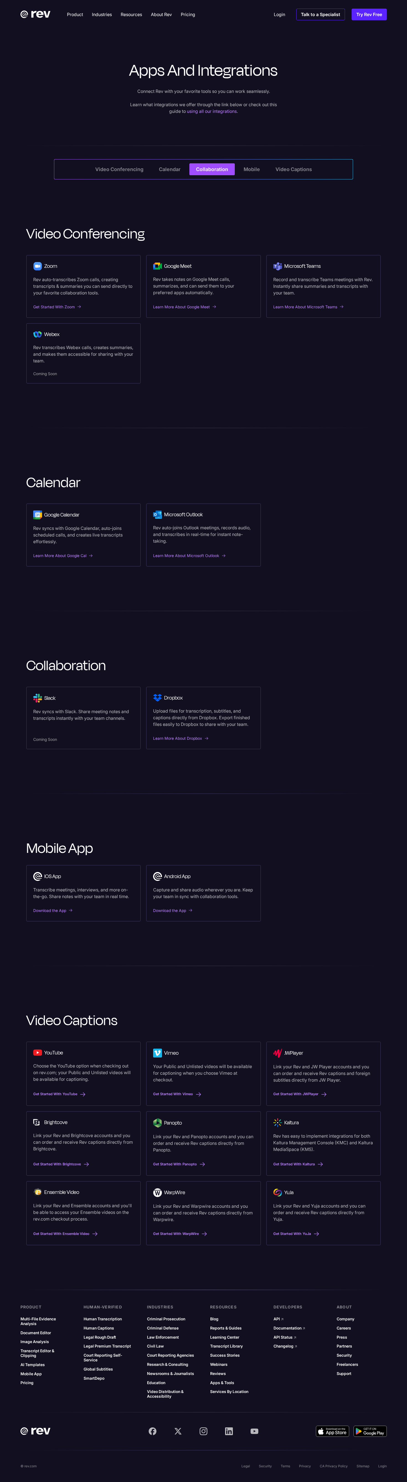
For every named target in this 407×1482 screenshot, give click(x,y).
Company (345, 1319)
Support (344, 1373)
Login (382, 1466)
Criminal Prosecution (166, 1319)
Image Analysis (34, 1341)
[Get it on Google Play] (370, 1431)
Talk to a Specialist (320, 14)
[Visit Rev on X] (178, 1431)
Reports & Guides (226, 1328)
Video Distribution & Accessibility (165, 1394)
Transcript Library (226, 1346)
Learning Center (224, 1337)
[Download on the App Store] (332, 1431)
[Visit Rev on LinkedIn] (229, 1431)
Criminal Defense (163, 1328)
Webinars (219, 1364)
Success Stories (225, 1355)
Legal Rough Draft (100, 1337)
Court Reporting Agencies (170, 1355)
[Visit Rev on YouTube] (254, 1431)
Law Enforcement (163, 1337)
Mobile (252, 169)
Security (344, 1355)
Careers (344, 1328)
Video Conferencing (119, 169)
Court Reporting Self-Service (103, 1357)
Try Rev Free (369, 14)
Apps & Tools (222, 1383)
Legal (245, 1466)
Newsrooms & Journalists (170, 1373)
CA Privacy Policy (334, 1466)
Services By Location (229, 1391)
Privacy (305, 1466)
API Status (285, 1337)
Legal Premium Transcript (107, 1346)
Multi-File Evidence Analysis (38, 1321)
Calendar (170, 169)
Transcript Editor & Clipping (37, 1353)
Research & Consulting (167, 1364)
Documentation (289, 1328)
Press (342, 1337)
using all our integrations (212, 111)
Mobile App (31, 1374)
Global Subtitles (98, 1369)
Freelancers (347, 1364)
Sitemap (363, 1466)
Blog (214, 1319)
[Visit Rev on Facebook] (152, 1431)
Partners (344, 1346)
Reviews (218, 1373)
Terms (285, 1466)
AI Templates (32, 1364)
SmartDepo (94, 1378)
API (279, 1319)
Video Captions (293, 169)
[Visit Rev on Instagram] (203, 1431)
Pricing (27, 1383)
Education (156, 1383)
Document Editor (35, 1333)
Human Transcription (103, 1319)
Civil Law (155, 1346)
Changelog (285, 1346)
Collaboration (212, 169)
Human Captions (99, 1328)
